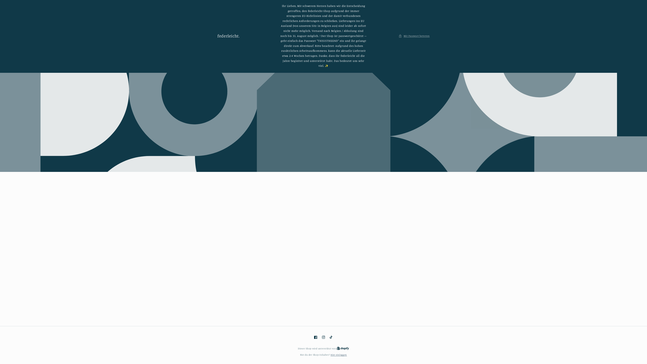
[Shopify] (343, 348)
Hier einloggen (339, 354)
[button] (414, 36)
